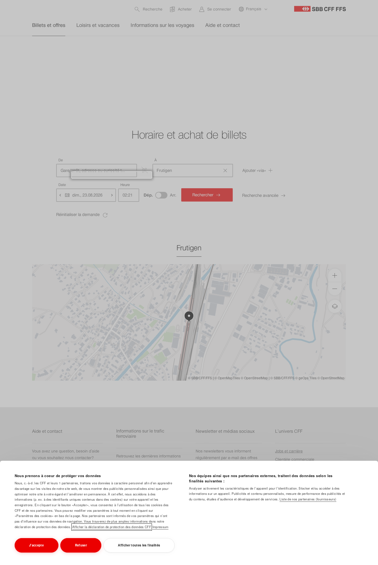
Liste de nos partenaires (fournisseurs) (307, 499)
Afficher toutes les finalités (139, 545)
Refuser (81, 545)
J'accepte (36, 545)
